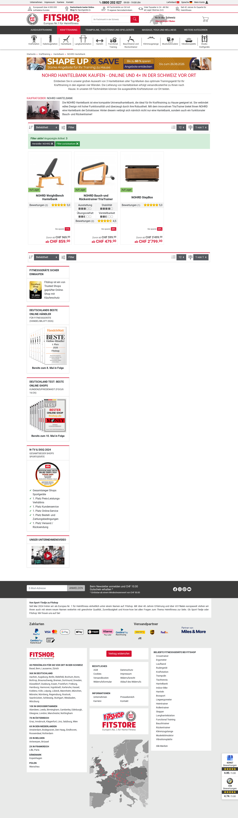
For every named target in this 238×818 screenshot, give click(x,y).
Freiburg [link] (73, 684)
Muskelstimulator (165, 735)
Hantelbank (58, 54)
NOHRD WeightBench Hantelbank (50, 197)
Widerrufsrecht (127, 678)
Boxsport (160, 695)
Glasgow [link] (33, 713)
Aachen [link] (33, 677)
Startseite (31, 54)
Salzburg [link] (67, 721)
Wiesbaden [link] (69, 698)
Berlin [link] (51, 677)
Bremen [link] (57, 680)
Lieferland (171, 2)
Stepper (160, 711)
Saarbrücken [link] (35, 698)
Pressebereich (127, 697)
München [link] (76, 691)
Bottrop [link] (33, 680)
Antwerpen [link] (34, 741)
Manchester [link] (54, 713)
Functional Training (165, 719)
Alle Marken (162, 746)
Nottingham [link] (67, 713)
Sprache (185, 2)
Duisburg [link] (45, 684)
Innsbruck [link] (40, 721)
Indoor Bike (161, 687)
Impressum (49, 2)
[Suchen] (134, 19)
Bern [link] (38, 668)
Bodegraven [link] (48, 729)
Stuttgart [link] (58, 698)
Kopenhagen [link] (35, 758)
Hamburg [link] (34, 687)
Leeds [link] (43, 709)
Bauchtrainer (162, 723)
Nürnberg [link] (43, 694)
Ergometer (161, 660)
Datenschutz (126, 670)
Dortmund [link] (67, 680)
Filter (71, 127)
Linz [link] (60, 721)
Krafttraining (68, 30)
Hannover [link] (45, 687)
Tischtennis (162, 680)
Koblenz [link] (33, 691)
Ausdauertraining (41, 30)
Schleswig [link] (48, 698)
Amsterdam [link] (35, 729)
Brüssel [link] (45, 741)
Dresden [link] (77, 680)
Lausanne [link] (46, 668)
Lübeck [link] (55, 691)
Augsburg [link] (43, 677)
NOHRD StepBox (142, 197)
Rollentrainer (162, 707)
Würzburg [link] (34, 701)
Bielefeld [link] (59, 677)
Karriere (60, 2)
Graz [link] (31, 721)
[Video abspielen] (43, 110)
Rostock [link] (66, 694)
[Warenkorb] (206, 19)
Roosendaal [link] (35, 733)
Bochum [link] (69, 677)
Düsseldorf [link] (34, 684)
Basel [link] (32, 668)
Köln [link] (40, 691)
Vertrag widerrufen (119, 653)
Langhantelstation (165, 715)
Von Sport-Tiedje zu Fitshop (43, 602)
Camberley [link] (65, 709)
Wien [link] (75, 721)
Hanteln (160, 691)
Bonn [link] (76, 677)
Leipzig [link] (47, 691)
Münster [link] (33, 694)
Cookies (97, 674)
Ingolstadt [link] (56, 687)
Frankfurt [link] (63, 684)
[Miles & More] (194, 629)
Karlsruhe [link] (67, 687)
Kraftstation (162, 672)
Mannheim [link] (65, 691)
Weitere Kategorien (195, 30)
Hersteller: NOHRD (41, 143)
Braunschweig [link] (45, 680)
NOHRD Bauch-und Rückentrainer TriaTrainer (96, 197)
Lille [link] (31, 750)
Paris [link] (36, 750)
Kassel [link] (76, 687)
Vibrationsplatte (164, 739)
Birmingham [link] (53, 709)
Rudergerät (161, 668)
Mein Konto (199, 2)
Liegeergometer (164, 699)
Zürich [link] (55, 668)
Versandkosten (101, 678)
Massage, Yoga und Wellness (159, 30)
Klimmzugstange (164, 731)
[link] (35, 290)
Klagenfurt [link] (51, 721)
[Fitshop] (55, 19)
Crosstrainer (162, 656)
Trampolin (161, 675)
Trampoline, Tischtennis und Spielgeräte (109, 30)
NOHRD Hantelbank (76, 54)
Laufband (161, 664)
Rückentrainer (163, 727)
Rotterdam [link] (47, 733)
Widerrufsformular (102, 681)
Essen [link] (54, 684)
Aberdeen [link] (34, 709)
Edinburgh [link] (77, 709)
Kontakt (69, 2)
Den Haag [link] (60, 729)
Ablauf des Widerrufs (130, 681)
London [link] (43, 713)
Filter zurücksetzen (66, 143)
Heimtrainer (162, 703)
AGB (95, 670)
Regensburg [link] (55, 694)
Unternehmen (36, 2)
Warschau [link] (34, 766)
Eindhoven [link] (71, 729)
